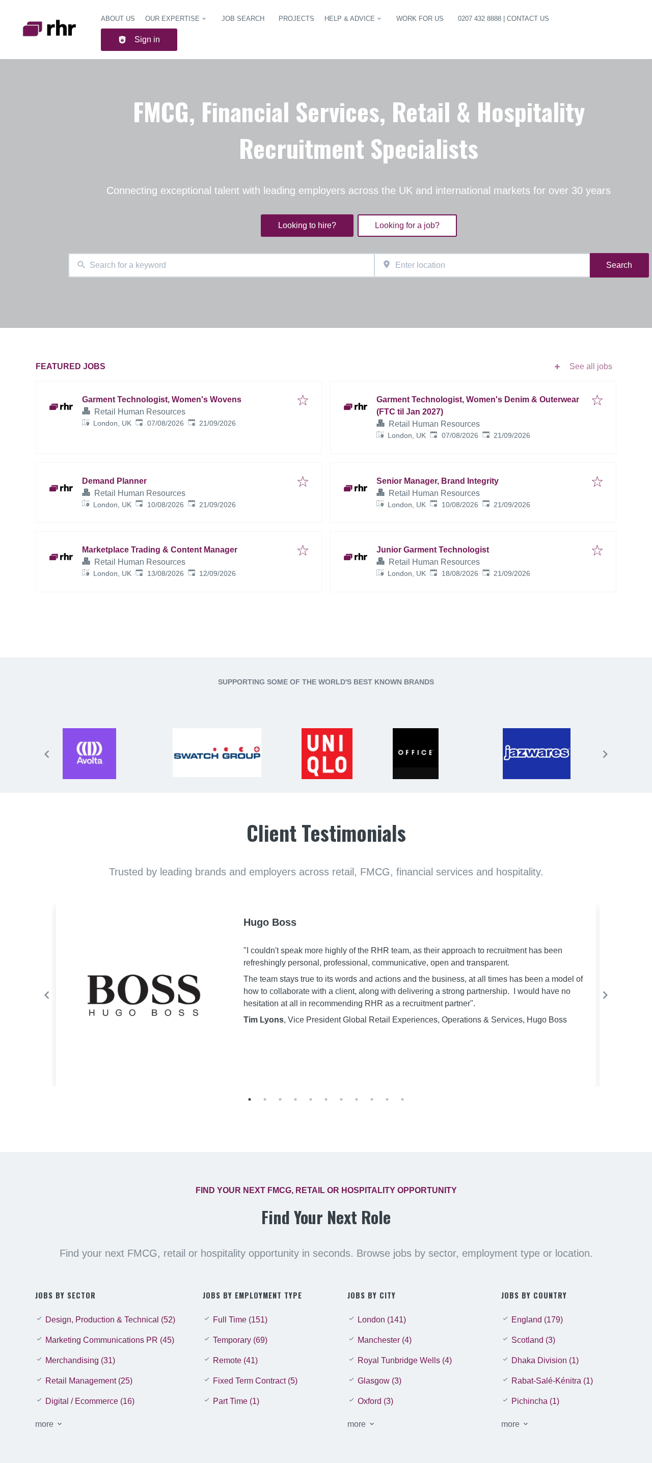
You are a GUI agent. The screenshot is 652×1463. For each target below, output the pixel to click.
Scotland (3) (533, 1340)
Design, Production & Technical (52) (110, 1319)
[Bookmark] (302, 401)
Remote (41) (235, 1360)
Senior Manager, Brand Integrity (437, 481)
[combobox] (221, 265)
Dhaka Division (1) (545, 1360)
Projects (296, 18)
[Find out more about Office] (437, 756)
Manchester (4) (385, 1340)
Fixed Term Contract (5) (255, 1380)
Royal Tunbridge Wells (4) (405, 1360)
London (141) (382, 1319)
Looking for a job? (407, 225)
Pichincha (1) (535, 1401)
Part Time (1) (236, 1401)
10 (387, 1099)
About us (118, 18)
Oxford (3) (375, 1401)
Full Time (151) (240, 1319)
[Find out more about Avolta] (107, 756)
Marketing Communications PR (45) (109, 1340)
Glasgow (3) (379, 1380)
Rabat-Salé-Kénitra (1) (552, 1380)
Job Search (243, 18)
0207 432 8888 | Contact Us (503, 18)
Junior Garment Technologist (432, 549)
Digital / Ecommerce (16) (89, 1401)
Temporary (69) (240, 1340)
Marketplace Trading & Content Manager (159, 549)
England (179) (537, 1319)
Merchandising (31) (80, 1360)
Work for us (420, 18)
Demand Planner (114, 481)
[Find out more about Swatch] (217, 756)
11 (402, 1099)
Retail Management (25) (88, 1380)
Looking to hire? (307, 225)
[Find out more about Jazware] (547, 756)
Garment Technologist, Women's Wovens (161, 399)
